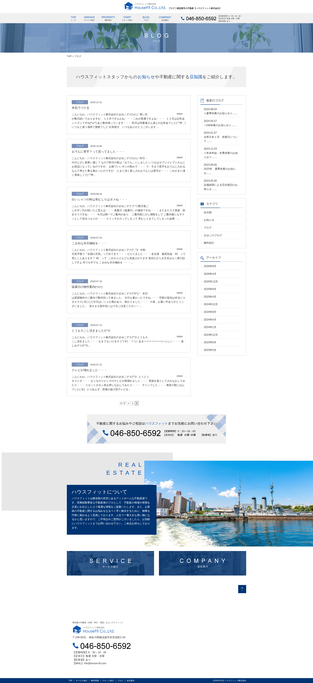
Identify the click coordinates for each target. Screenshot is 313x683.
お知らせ (209, 220)
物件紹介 (209, 242)
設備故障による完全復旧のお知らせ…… (221, 184)
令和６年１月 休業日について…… (221, 136)
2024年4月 (210, 319)
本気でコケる (80, 107)
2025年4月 (210, 296)
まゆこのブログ (213, 235)
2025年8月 (210, 289)
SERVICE (89, 18)
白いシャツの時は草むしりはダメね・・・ (99, 199)
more (180, 113)
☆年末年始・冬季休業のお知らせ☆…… (221, 152)
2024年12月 (211, 304)
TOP (73, 18)
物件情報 (95, 681)
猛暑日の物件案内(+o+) (87, 286)
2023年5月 (210, 350)
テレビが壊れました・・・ (89, 370)
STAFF (127, 18)
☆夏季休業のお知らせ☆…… (221, 111)
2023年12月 (211, 334)
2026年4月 (210, 273)
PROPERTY (108, 18)
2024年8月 (210, 312)
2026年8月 (210, 266)
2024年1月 (210, 327)
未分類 (208, 212)
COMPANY (165, 18)
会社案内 (130, 681)
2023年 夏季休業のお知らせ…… (220, 168)
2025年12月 (211, 281)
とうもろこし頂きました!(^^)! (91, 330)
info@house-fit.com (95, 663)
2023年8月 (210, 342)
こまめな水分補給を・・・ (89, 243)
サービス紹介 (82, 681)
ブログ (208, 227)
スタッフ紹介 (108, 681)
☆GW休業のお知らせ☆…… (220, 123)
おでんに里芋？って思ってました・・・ (98, 151)
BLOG (146, 18)
